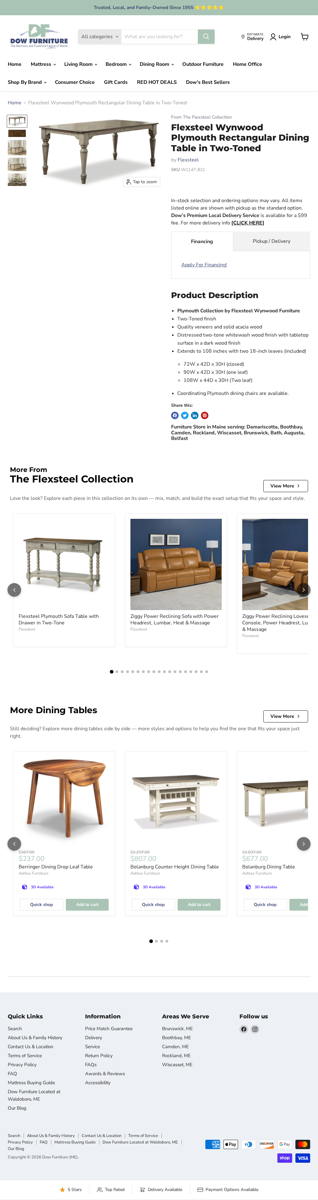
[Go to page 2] (117, 671)
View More (282, 486)
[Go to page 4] (127, 671)
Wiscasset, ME (177, 1065)
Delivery (93, 1038)
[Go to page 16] (190, 671)
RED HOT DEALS (157, 82)
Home (14, 64)
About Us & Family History (35, 1038)
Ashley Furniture (33, 873)
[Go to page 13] (175, 671)
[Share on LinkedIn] (194, 415)
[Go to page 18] (201, 671)
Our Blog (17, 1108)
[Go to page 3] (122, 671)
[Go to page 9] (153, 671)
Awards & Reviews (105, 1074)
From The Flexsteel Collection (201, 117)
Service (92, 1047)
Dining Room (155, 64)
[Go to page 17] (196, 671)
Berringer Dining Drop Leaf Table (56, 866)
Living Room (79, 64)
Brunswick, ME (177, 1029)
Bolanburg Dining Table (268, 866)
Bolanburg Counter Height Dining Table (174, 866)
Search (15, 1029)
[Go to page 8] (148, 671)
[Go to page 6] (138, 671)
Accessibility (98, 1083)
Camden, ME (175, 1047)
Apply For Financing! (204, 264)
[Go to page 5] (132, 671)
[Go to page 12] (169, 671)
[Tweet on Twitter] (185, 415)
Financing (202, 241)
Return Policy (99, 1056)
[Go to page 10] (159, 671)
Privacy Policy (22, 1065)
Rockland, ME (176, 1056)
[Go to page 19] (206, 671)
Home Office (247, 64)
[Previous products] (14, 590)
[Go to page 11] (164, 671)
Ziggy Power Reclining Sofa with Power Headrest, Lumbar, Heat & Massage (174, 619)
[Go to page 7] (143, 671)
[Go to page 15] (185, 671)
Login (285, 37)
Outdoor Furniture (203, 64)
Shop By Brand (25, 82)
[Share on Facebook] (175, 415)
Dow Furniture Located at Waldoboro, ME (140, 1142)
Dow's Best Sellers (208, 82)
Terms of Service (25, 1056)
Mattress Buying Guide (31, 1083)
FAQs (91, 1065)
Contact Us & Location (30, 1047)
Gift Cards (116, 82)
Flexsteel (188, 159)
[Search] (206, 36)
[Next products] (304, 590)
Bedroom (117, 64)
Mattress (41, 64)
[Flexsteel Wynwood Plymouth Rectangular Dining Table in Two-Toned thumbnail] (17, 121)
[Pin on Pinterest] (204, 415)
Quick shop (41, 905)
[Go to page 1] (111, 672)
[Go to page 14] (180, 671)
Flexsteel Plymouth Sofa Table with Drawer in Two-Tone (59, 619)
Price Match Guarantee (109, 1029)
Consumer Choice (75, 82)
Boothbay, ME (176, 1038)
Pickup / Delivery (271, 241)
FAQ (12, 1074)
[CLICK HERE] (247, 223)
